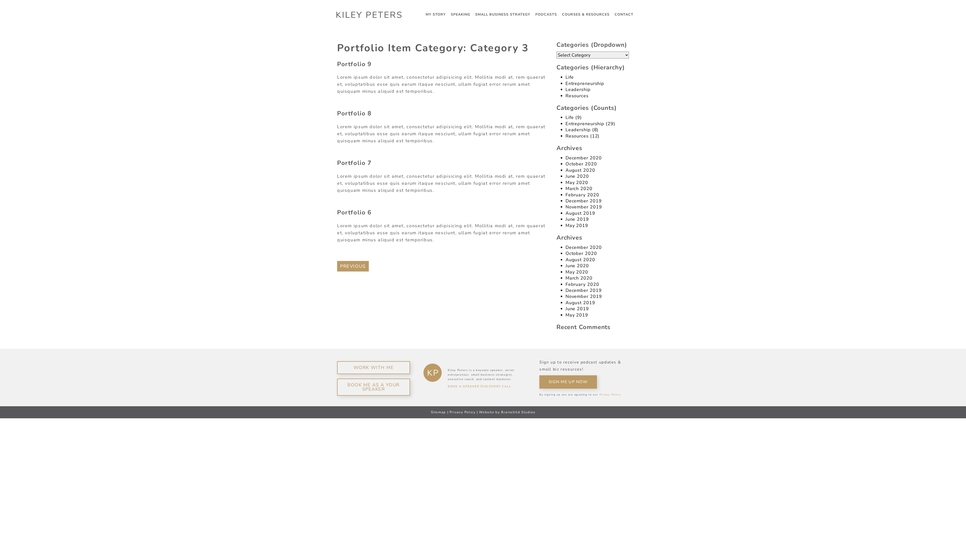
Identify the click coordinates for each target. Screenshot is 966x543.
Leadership (578, 89)
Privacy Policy (463, 412)
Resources (577, 96)
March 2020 (579, 189)
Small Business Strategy (503, 14)
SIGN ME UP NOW (568, 382)
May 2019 (577, 225)
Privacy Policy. (610, 394)
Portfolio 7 (354, 163)
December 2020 (584, 158)
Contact (624, 14)
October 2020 (581, 164)
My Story (436, 14)
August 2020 (580, 170)
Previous (353, 266)
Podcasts (546, 14)
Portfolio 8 (354, 113)
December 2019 (584, 201)
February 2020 (582, 195)
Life (570, 77)
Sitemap (438, 412)
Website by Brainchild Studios (507, 412)
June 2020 (577, 176)
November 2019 (584, 207)
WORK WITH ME (373, 368)
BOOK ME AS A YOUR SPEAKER (373, 387)
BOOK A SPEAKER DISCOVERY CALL (479, 386)
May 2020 (577, 182)
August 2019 (580, 213)
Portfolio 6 (354, 212)
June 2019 (577, 219)
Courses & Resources (586, 14)
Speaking (460, 14)
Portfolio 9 (354, 64)
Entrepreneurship (585, 83)
